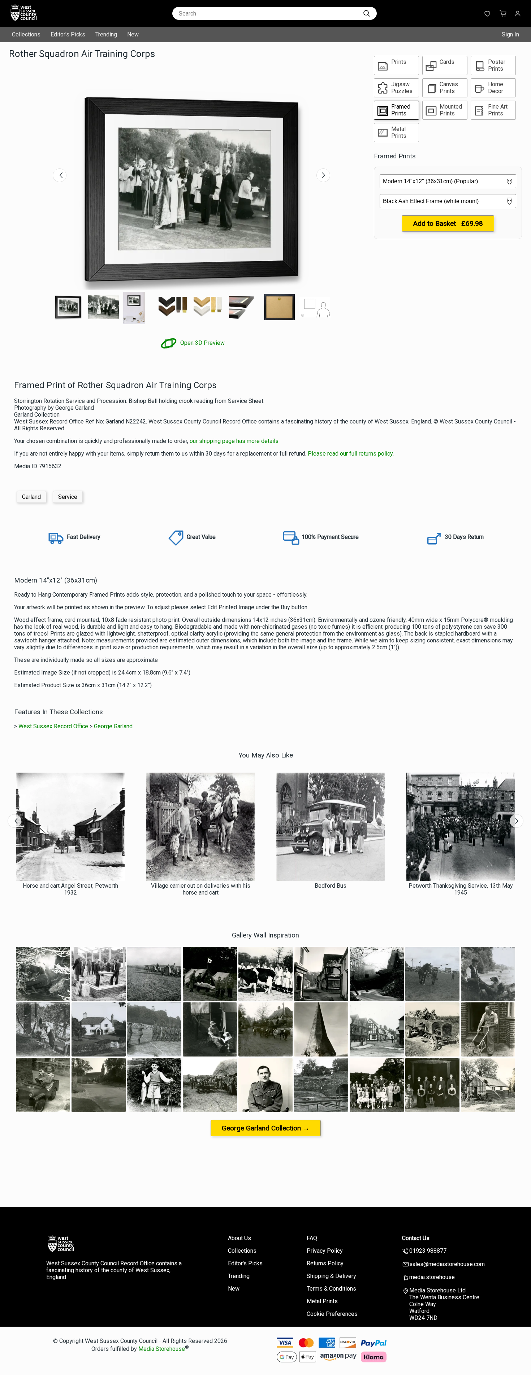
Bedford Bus (330, 885)
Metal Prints (322, 1301)
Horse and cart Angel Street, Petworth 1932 (70, 889)
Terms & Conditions (331, 1288)
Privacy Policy (325, 1250)
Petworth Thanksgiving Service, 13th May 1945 (461, 889)
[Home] (54, 19)
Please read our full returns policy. (351, 453)
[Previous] (59, 175)
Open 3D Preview (202, 342)
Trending (106, 34)
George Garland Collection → (266, 1128)
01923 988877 (427, 1250)
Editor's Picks (68, 34)
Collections (26, 34)
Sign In (510, 34)
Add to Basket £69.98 (448, 223)
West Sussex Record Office (53, 726)
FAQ (312, 1238)
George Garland (113, 726)
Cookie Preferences (332, 1313)
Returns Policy (325, 1263)
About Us (239, 1238)
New (133, 34)
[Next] (323, 175)
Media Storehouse (161, 1348)
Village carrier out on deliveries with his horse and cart (200, 889)
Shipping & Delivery (331, 1276)
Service (67, 496)
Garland (31, 496)
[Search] (366, 13)
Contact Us (415, 1238)
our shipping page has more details (234, 441)
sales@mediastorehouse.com (447, 1264)
